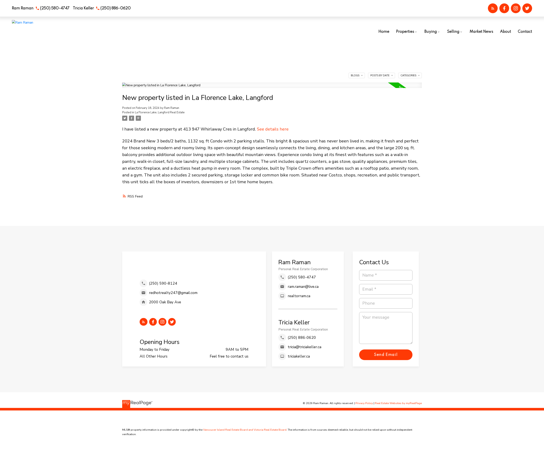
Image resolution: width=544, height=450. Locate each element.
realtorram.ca (299, 295)
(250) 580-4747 (54, 8)
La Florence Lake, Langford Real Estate (160, 112)
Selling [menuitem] (453, 32)
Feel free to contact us (229, 356)
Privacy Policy (364, 403)
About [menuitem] (505, 32)
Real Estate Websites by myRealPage (398, 403)
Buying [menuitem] (430, 32)
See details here (273, 129)
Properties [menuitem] (405, 32)
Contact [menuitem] (525, 32)
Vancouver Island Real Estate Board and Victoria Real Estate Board (244, 430)
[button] (40, 8)
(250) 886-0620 (115, 8)
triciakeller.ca (299, 356)
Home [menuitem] (383, 32)
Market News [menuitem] (481, 32)
